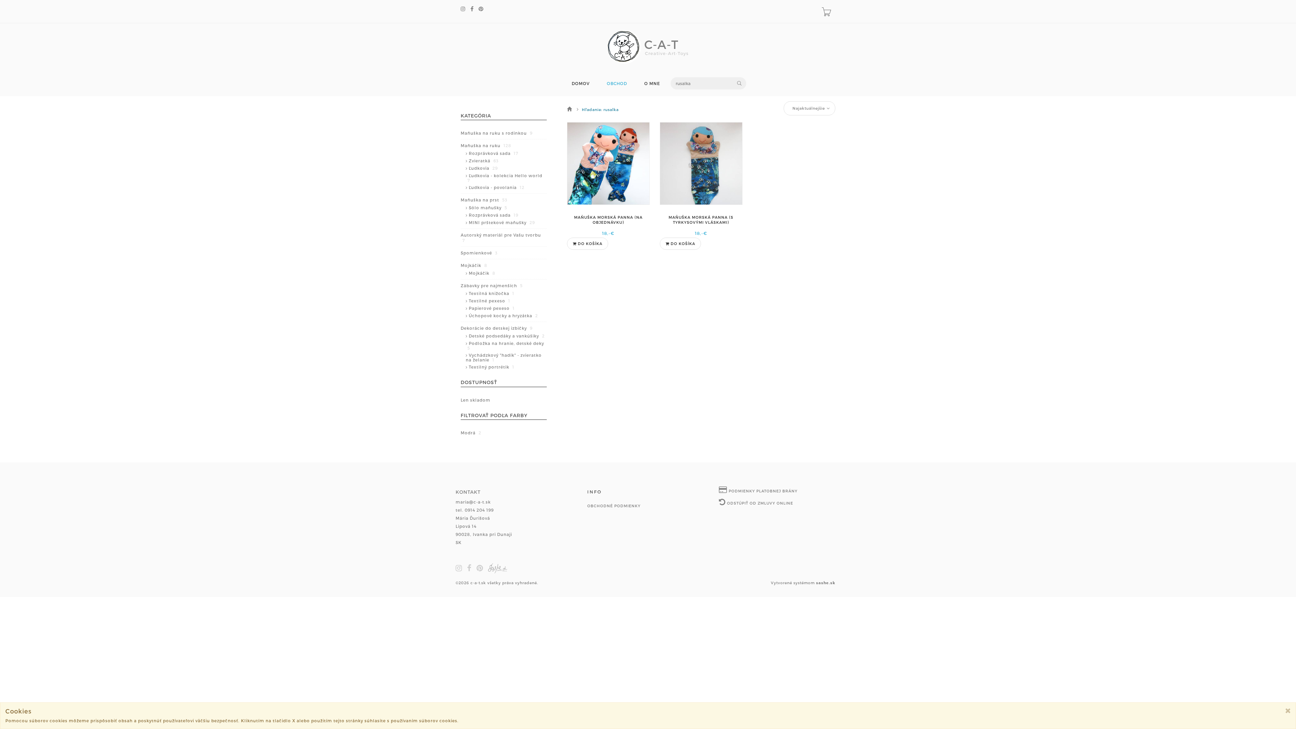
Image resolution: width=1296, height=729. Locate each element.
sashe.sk (825, 582)
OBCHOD (617, 83)
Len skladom (475, 400)
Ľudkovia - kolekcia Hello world (504, 178)
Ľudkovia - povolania (496, 187)
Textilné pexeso (489, 300)
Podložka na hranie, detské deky (505, 345)
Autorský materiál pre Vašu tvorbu (501, 238)
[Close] (1288, 710)
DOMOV (581, 83)
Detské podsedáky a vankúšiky (507, 335)
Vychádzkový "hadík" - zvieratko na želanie (504, 357)
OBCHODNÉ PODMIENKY (614, 506)
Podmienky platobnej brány (762, 491)
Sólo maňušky (488, 207)
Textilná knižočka (491, 293)
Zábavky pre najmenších (492, 285)
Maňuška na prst (484, 199)
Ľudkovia (483, 168)
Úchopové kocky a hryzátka (503, 315)
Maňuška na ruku (486, 145)
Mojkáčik (474, 265)
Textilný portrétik (491, 366)
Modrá (471, 432)
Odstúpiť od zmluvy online (759, 503)
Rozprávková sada (493, 153)
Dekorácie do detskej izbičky (497, 328)
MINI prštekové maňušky (502, 222)
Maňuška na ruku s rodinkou (497, 133)
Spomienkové (479, 252)
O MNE (652, 83)
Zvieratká (483, 160)
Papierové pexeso (492, 308)
